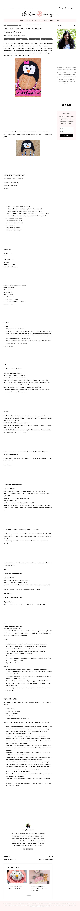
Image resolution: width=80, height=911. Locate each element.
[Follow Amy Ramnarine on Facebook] (24, 849)
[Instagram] (65, 8)
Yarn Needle (9, 223)
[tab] (26, 895)
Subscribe (66, 135)
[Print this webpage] (2, 458)
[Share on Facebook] (2, 448)
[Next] (48, 882)
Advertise (18, 8)
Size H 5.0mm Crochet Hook (14, 218)
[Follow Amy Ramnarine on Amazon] (32, 849)
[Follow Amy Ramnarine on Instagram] (27, 849)
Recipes (46, 20)
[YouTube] (72, 8)
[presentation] (17, 877)
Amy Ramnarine (8, 35)
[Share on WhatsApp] (2, 462)
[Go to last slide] (8, 882)
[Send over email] (2, 455)
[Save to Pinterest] (2, 453)
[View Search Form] (74, 8)
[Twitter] (62, 8)
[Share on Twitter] (2, 451)
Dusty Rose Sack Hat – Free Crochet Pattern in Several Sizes (39, 888)
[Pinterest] (68, 8)
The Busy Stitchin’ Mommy (45, 858)
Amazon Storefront (55, 20)
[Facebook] (59, 8)
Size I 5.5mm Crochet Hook (13, 220)
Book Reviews (25, 8)
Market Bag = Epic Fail (10, 858)
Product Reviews (34, 8)
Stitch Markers (10, 225)
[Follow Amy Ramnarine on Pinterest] (29, 849)
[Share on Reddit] (2, 460)
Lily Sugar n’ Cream (31, 209)
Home (7, 8)
